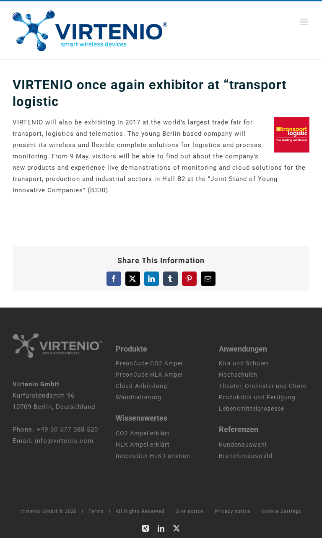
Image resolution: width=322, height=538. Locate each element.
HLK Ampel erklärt (143, 444)
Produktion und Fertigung (257, 397)
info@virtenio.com (64, 441)
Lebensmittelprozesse (251, 408)
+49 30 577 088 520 (67, 429)
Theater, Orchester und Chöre (262, 386)
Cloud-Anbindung (141, 386)
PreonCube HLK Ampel (149, 374)
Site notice (189, 511)
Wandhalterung (138, 397)
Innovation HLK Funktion (153, 456)
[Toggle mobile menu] (304, 22)
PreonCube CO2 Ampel (149, 363)
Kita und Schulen (244, 363)
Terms (96, 511)
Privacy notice (232, 511)
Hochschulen (238, 374)
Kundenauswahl (243, 444)
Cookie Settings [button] (281, 511)
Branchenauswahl (246, 456)
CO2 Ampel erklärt (143, 433)
